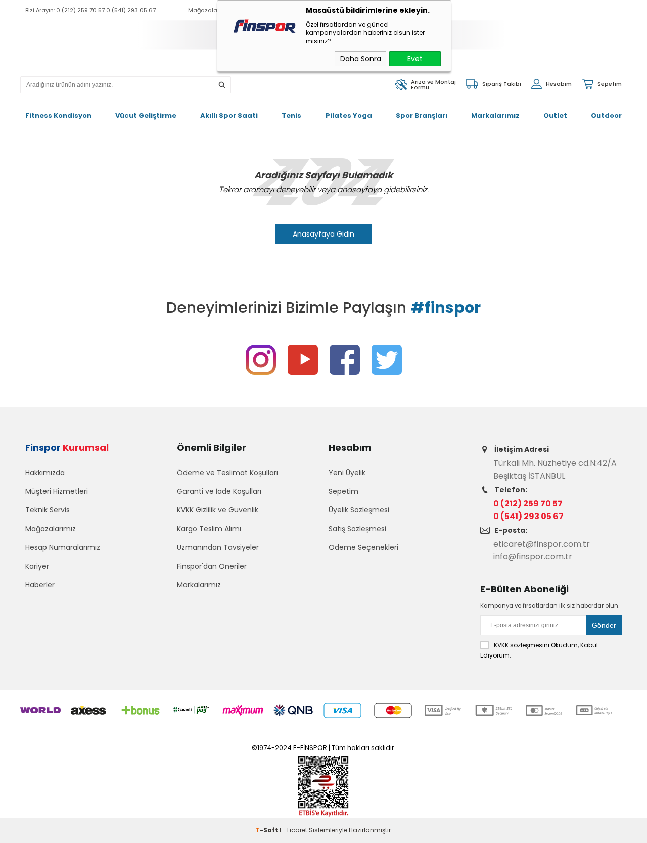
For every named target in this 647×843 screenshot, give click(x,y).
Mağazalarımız (50, 529)
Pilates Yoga (349, 115)
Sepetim (343, 491)
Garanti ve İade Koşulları (219, 491)
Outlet (555, 115)
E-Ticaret (293, 830)
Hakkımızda (45, 472)
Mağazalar (203, 10)
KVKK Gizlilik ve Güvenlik (217, 510)
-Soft (267, 830)
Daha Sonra (360, 59)
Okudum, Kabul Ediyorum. (539, 650)
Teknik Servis (47, 510)
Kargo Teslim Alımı (209, 529)
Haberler (40, 585)
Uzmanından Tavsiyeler (218, 547)
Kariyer (37, 566)
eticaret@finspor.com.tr (541, 544)
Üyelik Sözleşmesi (359, 510)
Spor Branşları (421, 115)
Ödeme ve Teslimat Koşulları (227, 472)
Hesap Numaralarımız (62, 547)
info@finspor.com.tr (532, 557)
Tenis (291, 115)
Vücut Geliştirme (145, 115)
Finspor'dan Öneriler (212, 566)
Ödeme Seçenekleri (363, 547)
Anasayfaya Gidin (323, 234)
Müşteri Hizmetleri (56, 491)
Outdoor (606, 115)
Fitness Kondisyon (58, 115)
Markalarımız (495, 115)
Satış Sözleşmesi (357, 529)
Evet (415, 59)
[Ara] (222, 85)
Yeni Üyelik (347, 472)
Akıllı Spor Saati (229, 115)
